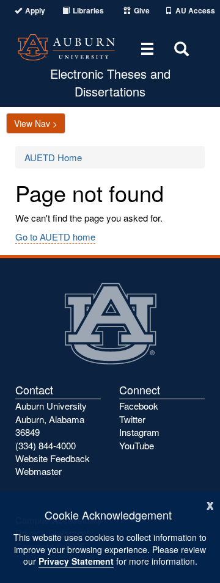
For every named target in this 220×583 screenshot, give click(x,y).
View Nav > (35, 123)
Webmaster (38, 471)
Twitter (132, 419)
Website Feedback (52, 458)
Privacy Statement (76, 561)
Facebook (138, 405)
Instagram (139, 431)
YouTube (136, 445)
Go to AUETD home (55, 236)
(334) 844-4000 (45, 445)
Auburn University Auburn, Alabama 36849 (51, 418)
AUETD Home (53, 157)
